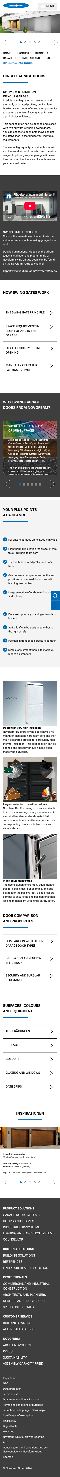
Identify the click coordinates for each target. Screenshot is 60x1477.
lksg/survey (9, 1420)
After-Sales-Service (19, 1329)
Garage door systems (21, 1215)
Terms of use (10, 1394)
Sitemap (8, 1456)
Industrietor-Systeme (21, 1227)
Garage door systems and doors (26, 58)
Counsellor (13, 1239)
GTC (5, 1383)
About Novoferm (17, 1345)
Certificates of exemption (18, 1415)
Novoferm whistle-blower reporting (23, 1436)
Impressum (9, 1378)
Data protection (12, 1388)
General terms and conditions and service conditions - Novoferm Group (25, 1449)
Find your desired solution (25, 1268)
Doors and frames (18, 1221)
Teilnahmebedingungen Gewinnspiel (24, 1410)
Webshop (8, 1431)
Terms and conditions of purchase (23, 1404)
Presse (8, 1351)
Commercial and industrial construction (26, 1286)
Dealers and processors (23, 1301)
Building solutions (19, 1255)
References (12, 1262)
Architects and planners (24, 1295)
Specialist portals (18, 1307)
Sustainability (15, 1357)
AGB (5, 1442)
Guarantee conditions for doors (21, 1399)
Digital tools (10, 1426)
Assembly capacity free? (23, 1363)
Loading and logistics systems (28, 1233)
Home (7, 53)
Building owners (17, 1323)
